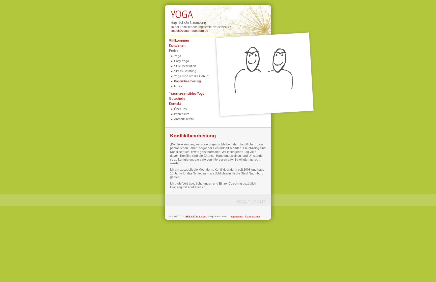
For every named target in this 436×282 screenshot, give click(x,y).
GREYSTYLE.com (195, 216)
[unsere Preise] (185, 50)
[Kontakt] (185, 103)
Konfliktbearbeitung (187, 81)
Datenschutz (252, 216)
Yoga (177, 56)
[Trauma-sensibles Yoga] (185, 93)
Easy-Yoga (181, 61)
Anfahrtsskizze (184, 119)
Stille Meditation (185, 66)
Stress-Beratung (185, 71)
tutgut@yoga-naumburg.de (189, 31)
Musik (178, 86)
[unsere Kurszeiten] (185, 45)
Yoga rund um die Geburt (191, 76)
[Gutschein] (185, 98)
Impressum (181, 114)
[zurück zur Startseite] (218, 15)
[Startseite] (185, 40)
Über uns (180, 109)
